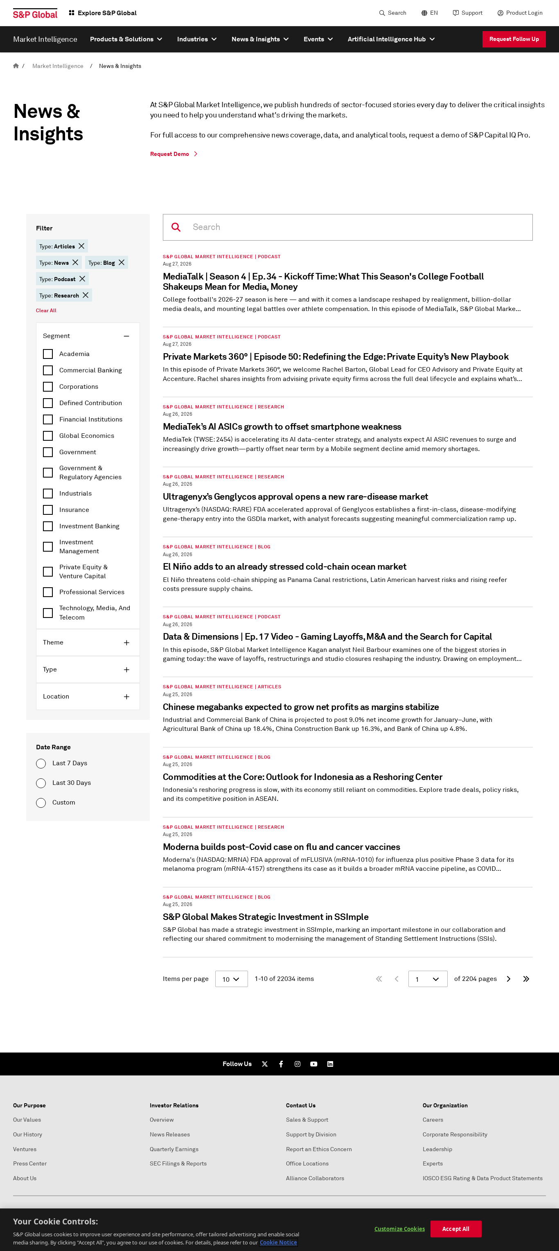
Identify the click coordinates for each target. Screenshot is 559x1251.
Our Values (27, 1119)
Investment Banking (89, 526)
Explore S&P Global (107, 13)
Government (77, 452)
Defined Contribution (90, 403)
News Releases (170, 1134)
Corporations (78, 387)
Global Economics (86, 436)
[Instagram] (297, 1064)
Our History (27, 1134)
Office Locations (307, 1163)
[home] (16, 66)
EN (434, 12)
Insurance (74, 510)
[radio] (41, 764)
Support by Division (311, 1134)
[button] (81, 246)
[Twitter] (264, 1064)
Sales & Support (307, 1119)
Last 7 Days (69, 763)
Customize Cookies (399, 1229)
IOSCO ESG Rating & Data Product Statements (483, 1178)
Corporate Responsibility (455, 1134)
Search (397, 12)
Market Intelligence (57, 66)
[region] (279, 1229)
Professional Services (91, 592)
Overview (162, 1119)
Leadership (437, 1149)
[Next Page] (508, 979)
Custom (63, 802)
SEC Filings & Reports (178, 1163)
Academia (74, 354)
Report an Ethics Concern (319, 1149)
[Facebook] (281, 1064)
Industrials (75, 493)
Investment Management (79, 546)
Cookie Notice (278, 1242)
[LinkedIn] (330, 1064)
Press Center (30, 1163)
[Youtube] (313, 1064)
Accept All (455, 1229)
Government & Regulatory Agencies (90, 472)
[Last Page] (526, 978)
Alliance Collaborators (315, 1178)
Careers (433, 1119)
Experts (433, 1163)
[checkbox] (88, 354)
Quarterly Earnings (174, 1149)
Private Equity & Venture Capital (83, 571)
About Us (24, 1178)
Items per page (186, 979)
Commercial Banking (90, 370)
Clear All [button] (46, 310)
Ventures (24, 1149)
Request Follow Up (514, 39)
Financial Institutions (90, 419)
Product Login (524, 12)
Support (472, 12)
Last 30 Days (71, 783)
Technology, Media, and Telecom (95, 612)
